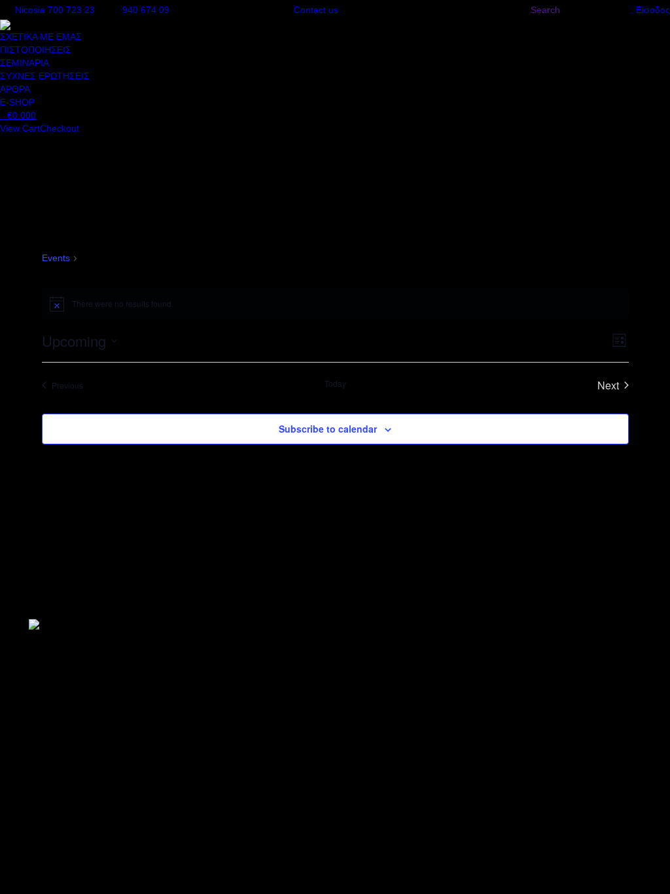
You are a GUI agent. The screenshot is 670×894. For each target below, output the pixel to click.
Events (56, 258)
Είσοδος (653, 10)
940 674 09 (145, 10)
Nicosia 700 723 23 (55, 10)
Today (335, 383)
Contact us (316, 10)
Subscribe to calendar (328, 428)
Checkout (59, 128)
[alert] (335, 303)
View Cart (20, 128)
